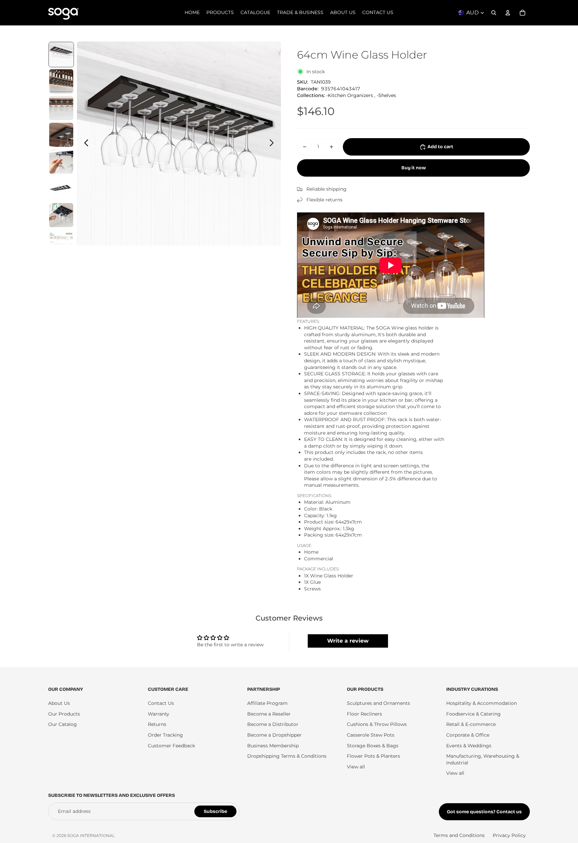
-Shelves (386, 95)
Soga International (91, 835)
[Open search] (493, 12)
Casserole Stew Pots (370, 735)
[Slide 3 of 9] (61, 108)
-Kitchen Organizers (349, 95)
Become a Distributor (272, 724)
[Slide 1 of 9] (61, 54)
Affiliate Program (267, 703)
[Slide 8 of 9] (61, 242)
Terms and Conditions (459, 835)
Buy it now (413, 168)
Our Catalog (62, 724)
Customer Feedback (171, 746)
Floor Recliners (364, 714)
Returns (157, 724)
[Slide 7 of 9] (61, 215)
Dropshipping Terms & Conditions (286, 756)
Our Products (64, 714)
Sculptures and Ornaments (378, 703)
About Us (59, 703)
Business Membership (273, 746)
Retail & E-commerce (471, 724)
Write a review (348, 641)
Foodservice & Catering (473, 714)
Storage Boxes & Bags (372, 746)
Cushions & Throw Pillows (377, 724)
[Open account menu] (507, 12)
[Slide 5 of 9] (61, 162)
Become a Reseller (269, 714)
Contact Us (161, 703)
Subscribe (215, 811)
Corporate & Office (467, 735)
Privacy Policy (509, 835)
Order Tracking (165, 735)
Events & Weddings (468, 746)
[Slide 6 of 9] (61, 188)
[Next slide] (273, 143)
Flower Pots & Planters (373, 756)
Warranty (158, 714)
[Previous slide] (84, 143)
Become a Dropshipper (274, 735)
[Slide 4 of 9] (61, 135)
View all (356, 767)
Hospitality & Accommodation (481, 703)
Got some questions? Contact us (484, 812)
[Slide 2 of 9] (61, 81)
